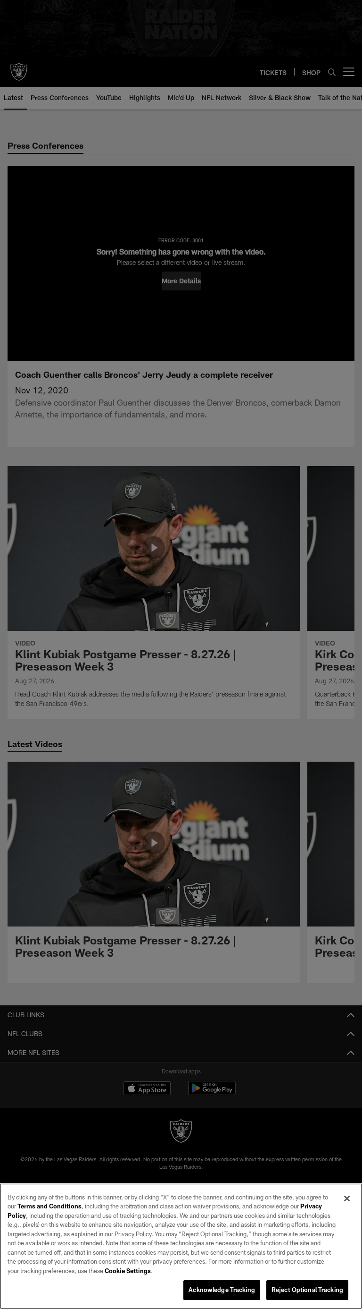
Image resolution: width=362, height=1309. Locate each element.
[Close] (347, 1198)
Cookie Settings (128, 1271)
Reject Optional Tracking (307, 1289)
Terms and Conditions (49, 1206)
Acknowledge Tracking (222, 1289)
